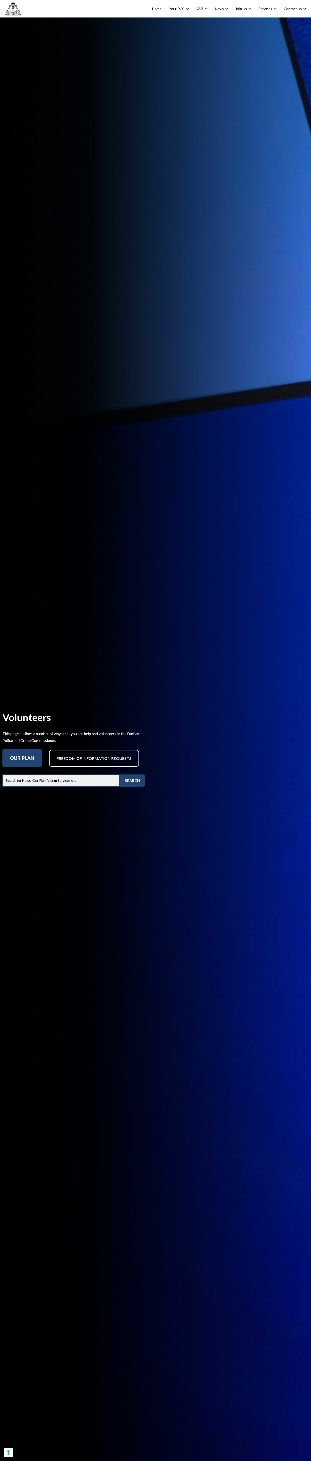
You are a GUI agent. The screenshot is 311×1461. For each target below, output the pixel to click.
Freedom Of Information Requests (94, 758)
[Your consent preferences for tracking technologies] (8, 1452)
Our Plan (22, 758)
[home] (13, 9)
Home (156, 9)
